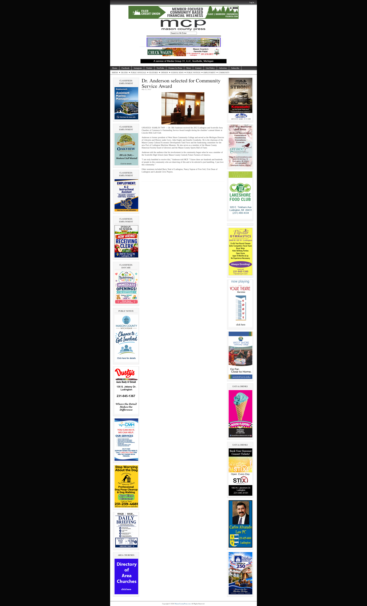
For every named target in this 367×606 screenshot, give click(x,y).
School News (177, 73)
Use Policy (210, 68)
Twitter (149, 68)
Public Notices (193, 73)
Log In (251, 2)
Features (153, 73)
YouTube (160, 68)
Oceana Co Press (175, 68)
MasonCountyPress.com (183, 604)
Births (115, 73)
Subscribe (235, 68)
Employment (209, 73)
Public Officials (138, 73)
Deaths (124, 73)
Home (114, 68)
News (188, 68)
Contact (198, 68)
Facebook (125, 68)
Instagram (138, 68)
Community (224, 73)
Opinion (164, 73)
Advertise (223, 68)
